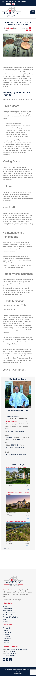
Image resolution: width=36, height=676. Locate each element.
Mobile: (22, 445)
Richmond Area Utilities (10, 617)
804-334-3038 (22, 1)
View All (6, 549)
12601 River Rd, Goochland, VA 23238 (16, 467)
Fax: (13, 448)
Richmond (6, 628)
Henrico (5, 630)
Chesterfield (7, 638)
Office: (8, 445)
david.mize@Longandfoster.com (16, 454)
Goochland (6, 636)
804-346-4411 (10, 1)
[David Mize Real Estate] (12, 12)
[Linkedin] (4, 659)
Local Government (9, 613)
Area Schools (7, 611)
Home (5, 606)
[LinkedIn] (10, 659)
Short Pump (7, 632)
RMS (21, 673)
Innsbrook (9, 437)
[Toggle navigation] (32, 12)
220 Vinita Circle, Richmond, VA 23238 (16, 521)
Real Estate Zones (9, 615)
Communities (7, 608)
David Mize (9, 28)
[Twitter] (7, 659)
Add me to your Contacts (16, 432)
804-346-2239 (19, 448)
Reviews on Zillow (13, 416)
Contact (5, 621)
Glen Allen (6, 634)
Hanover (6, 643)
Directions (19, 439)
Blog (4, 619)
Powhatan (6, 641)
